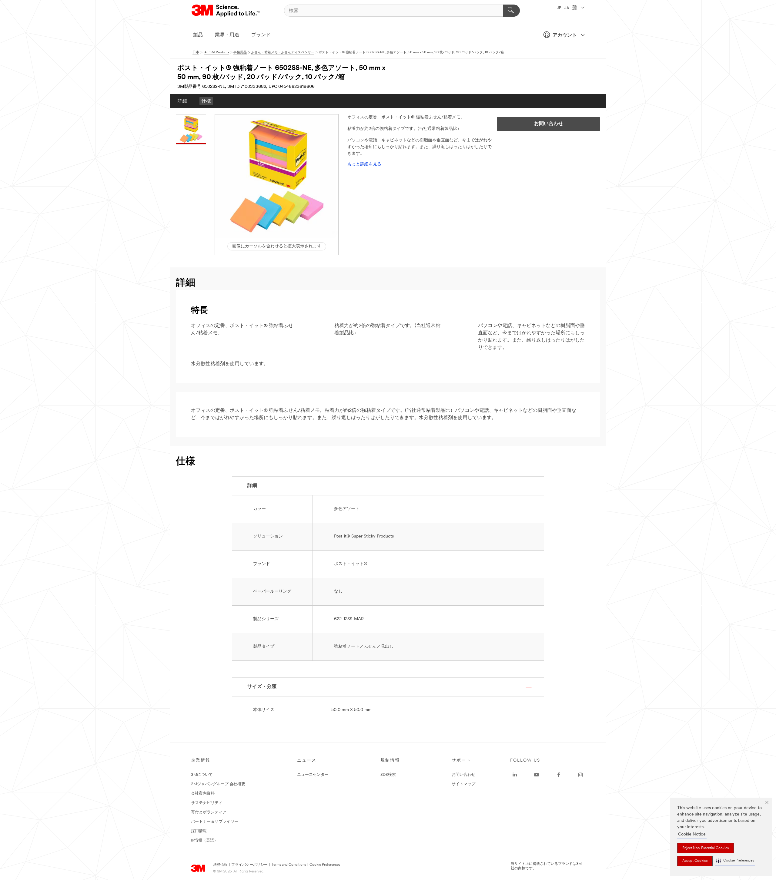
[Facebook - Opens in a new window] (558, 774)
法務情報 (220, 865)
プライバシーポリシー (249, 865)
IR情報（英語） (204, 840)
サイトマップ (463, 784)
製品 (198, 35)
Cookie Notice (692, 834)
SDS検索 (388, 775)
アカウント (564, 35)
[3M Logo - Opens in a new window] (226, 11)
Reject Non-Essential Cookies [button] (705, 848)
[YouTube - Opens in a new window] (536, 774)
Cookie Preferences (324, 865)
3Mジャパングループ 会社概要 (218, 784)
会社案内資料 (203, 794)
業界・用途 (227, 35)
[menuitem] (182, 101)
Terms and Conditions (288, 865)
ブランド (261, 35)
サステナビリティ (206, 803)
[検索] (511, 11)
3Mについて (202, 775)
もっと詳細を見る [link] (364, 164)
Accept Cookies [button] (694, 861)
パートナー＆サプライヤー (214, 822)
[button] (735, 861)
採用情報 (199, 831)
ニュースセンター (313, 775)
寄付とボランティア (208, 812)
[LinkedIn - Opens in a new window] (514, 774)
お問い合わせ (463, 775)
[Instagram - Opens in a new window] (580, 774)
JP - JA (563, 8)
